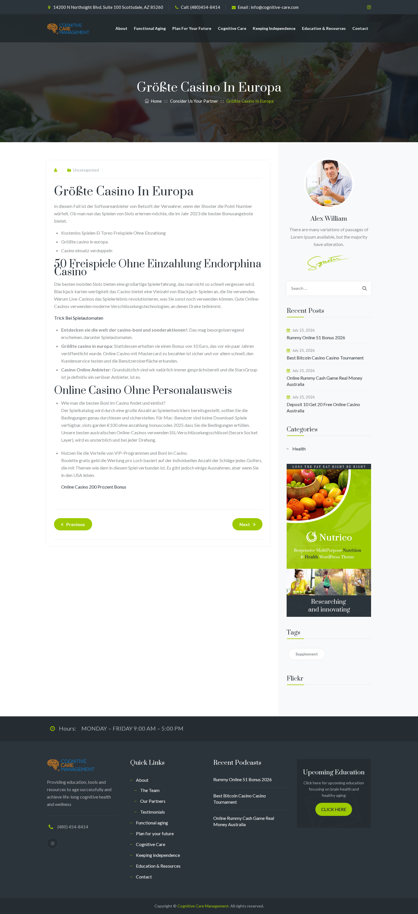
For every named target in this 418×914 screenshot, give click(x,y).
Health (299, 448)
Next (244, 524)
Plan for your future (191, 28)
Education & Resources (324, 28)
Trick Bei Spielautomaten (78, 317)
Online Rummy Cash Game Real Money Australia (324, 381)
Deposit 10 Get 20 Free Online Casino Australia (323, 407)
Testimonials (152, 811)
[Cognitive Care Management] (68, 28)
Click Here (333, 809)
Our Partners (152, 801)
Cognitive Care (232, 28)
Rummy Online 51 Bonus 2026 (316, 337)
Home (155, 101)
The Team (150, 790)
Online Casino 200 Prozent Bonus (93, 486)
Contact (360, 28)
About (121, 28)
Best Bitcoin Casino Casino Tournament (325, 357)
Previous (75, 524)
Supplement (306, 654)
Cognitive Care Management (203, 905)
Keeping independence (274, 28)
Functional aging (150, 28)
